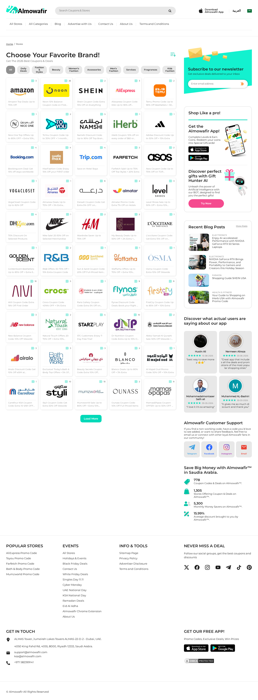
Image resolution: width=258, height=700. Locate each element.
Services (131, 69)
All (10, 69)
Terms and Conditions (154, 23)
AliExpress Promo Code (21, 553)
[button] (192, 449)
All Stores (16, 23)
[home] (26, 9)
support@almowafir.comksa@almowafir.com (30, 654)
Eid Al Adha (70, 606)
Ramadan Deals (73, 600)
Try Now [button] (206, 203)
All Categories (38, 23)
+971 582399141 (24, 662)
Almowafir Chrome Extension (82, 611)
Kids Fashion (169, 69)
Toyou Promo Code (18, 558)
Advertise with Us (79, 23)
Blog (58, 23)
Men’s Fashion (113, 69)
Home (9, 44)
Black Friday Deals (75, 563)
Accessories (94, 69)
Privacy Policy (128, 558)
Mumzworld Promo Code (22, 574)
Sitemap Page (128, 553)
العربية (237, 10)
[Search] (170, 11)
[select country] (249, 11)
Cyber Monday (72, 584)
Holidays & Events (74, 558)
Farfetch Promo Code (20, 563)
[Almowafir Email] (8, 654)
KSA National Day (74, 595)
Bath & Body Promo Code (23, 568)
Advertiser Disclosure (133, 563)
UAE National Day (74, 590)
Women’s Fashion (74, 69)
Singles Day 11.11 (73, 579)
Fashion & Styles (39, 70)
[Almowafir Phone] (8, 664)
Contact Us (105, 23)
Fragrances (150, 69)
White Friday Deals (75, 574)
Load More (91, 418)
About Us (126, 23)
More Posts (241, 226)
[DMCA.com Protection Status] (218, 661)
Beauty (56, 69)
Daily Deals (23, 69)
